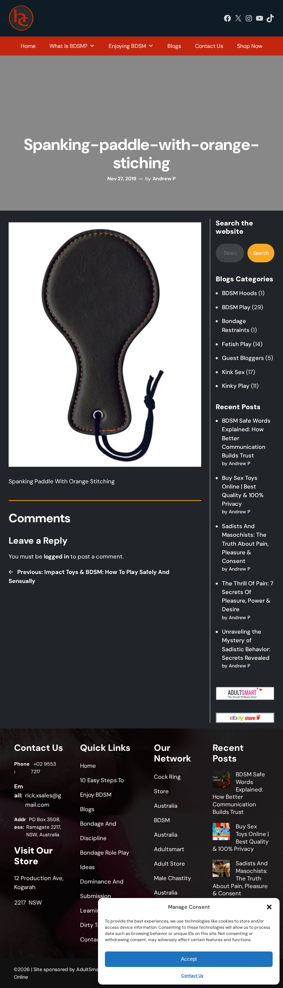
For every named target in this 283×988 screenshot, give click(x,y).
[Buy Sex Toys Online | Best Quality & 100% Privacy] (221, 832)
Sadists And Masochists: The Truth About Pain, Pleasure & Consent (245, 543)
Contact (91, 939)
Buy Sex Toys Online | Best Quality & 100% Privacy (241, 838)
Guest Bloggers (243, 358)
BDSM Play (236, 307)
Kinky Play (236, 386)
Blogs (174, 46)
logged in (56, 556)
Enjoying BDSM (127, 46)
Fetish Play (237, 344)
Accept (189, 959)
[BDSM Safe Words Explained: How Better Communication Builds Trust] (221, 780)
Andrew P (164, 178)
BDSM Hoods (239, 293)
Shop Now (249, 46)
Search (261, 253)
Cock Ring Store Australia (167, 791)
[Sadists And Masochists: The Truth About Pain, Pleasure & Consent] (221, 869)
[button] (269, 907)
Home (28, 46)
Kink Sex (233, 372)
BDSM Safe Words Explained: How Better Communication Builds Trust (239, 793)
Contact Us (192, 975)
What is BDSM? (68, 46)
